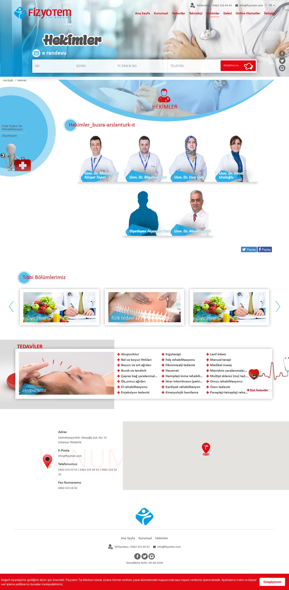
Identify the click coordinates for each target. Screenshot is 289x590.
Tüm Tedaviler (258, 390)
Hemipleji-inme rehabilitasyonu (184, 376)
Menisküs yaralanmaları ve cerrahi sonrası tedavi (229, 371)
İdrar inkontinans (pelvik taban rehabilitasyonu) (184, 381)
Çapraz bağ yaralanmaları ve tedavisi (140, 376)
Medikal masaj (221, 365)
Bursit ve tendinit (133, 371)
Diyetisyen (9, 136)
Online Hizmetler (248, 13)
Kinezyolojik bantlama (182, 392)
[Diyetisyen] (144, 307)
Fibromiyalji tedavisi (180, 365)
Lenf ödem (218, 354)
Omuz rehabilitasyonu (226, 381)
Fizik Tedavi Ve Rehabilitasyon (12, 127)
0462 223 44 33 (214, 5)
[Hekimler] (42, 12)
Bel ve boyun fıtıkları (136, 360)
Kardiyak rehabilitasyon (183, 387)
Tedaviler (178, 13)
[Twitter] (282, 61)
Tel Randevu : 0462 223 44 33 (132, 547)
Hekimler (212, 13)
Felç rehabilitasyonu (180, 360)
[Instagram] (282, 68)
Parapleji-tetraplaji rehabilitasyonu (229, 392)
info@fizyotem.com (251, 5)
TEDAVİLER (29, 347)
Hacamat (172, 371)
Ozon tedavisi (220, 387)
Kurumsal (161, 13)
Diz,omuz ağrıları (133, 381)
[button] (206, 449)
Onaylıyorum (272, 582)
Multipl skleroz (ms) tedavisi (229, 376)
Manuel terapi (220, 360)
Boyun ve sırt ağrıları (136, 365)
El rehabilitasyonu (134, 387)
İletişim (269, 13)
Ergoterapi (173, 354)
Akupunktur (130, 354)
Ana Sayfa (142, 13)
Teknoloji (195, 13)
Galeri (227, 13)
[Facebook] (282, 54)
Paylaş (266, 249)
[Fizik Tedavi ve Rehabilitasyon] (59, 307)
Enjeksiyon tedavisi (135, 392)
